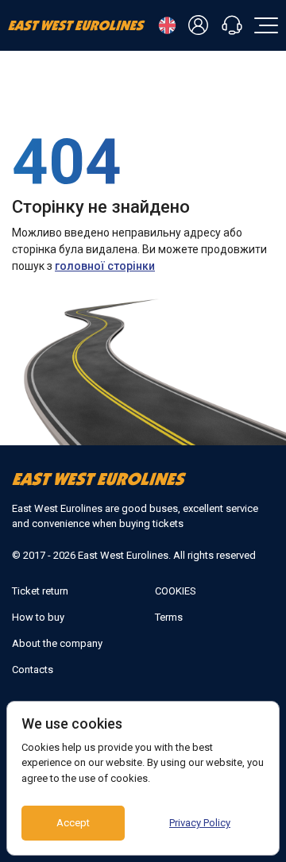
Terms (169, 617)
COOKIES (175, 591)
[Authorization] (201, 26)
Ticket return (40, 591)
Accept (73, 823)
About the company (57, 643)
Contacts (32, 669)
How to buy (38, 617)
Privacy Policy (199, 823)
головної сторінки (105, 266)
